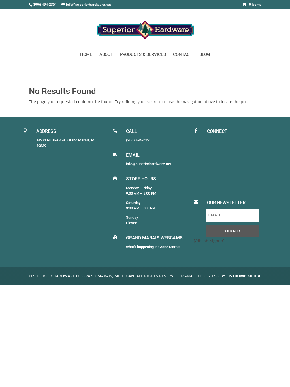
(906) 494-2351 (138, 140)
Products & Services (143, 54)
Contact (182, 54)
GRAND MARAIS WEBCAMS (154, 238)
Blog (204, 54)
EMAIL (133, 155)
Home (86, 54)
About (106, 54)
